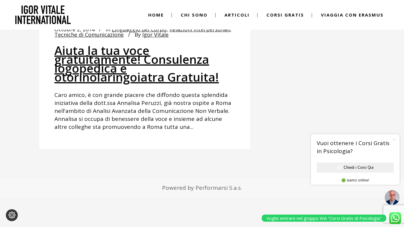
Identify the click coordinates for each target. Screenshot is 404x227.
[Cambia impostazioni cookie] (12, 215)
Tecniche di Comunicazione (89, 34)
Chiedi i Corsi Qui (359, 167)
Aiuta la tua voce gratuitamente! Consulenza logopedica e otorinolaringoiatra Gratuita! (136, 63)
